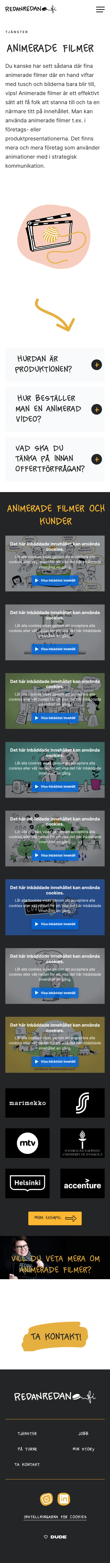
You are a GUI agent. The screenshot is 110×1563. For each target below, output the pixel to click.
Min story (83, 1449)
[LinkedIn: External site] (63, 1504)
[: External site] (55, 1538)
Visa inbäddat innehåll (58, 580)
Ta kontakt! (54, 1337)
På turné (27, 1449)
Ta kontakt (27, 1465)
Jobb (83, 1434)
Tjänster (27, 1434)
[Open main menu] (100, 9)
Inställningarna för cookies (55, 1517)
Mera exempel (47, 1218)
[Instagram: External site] (46, 1504)
